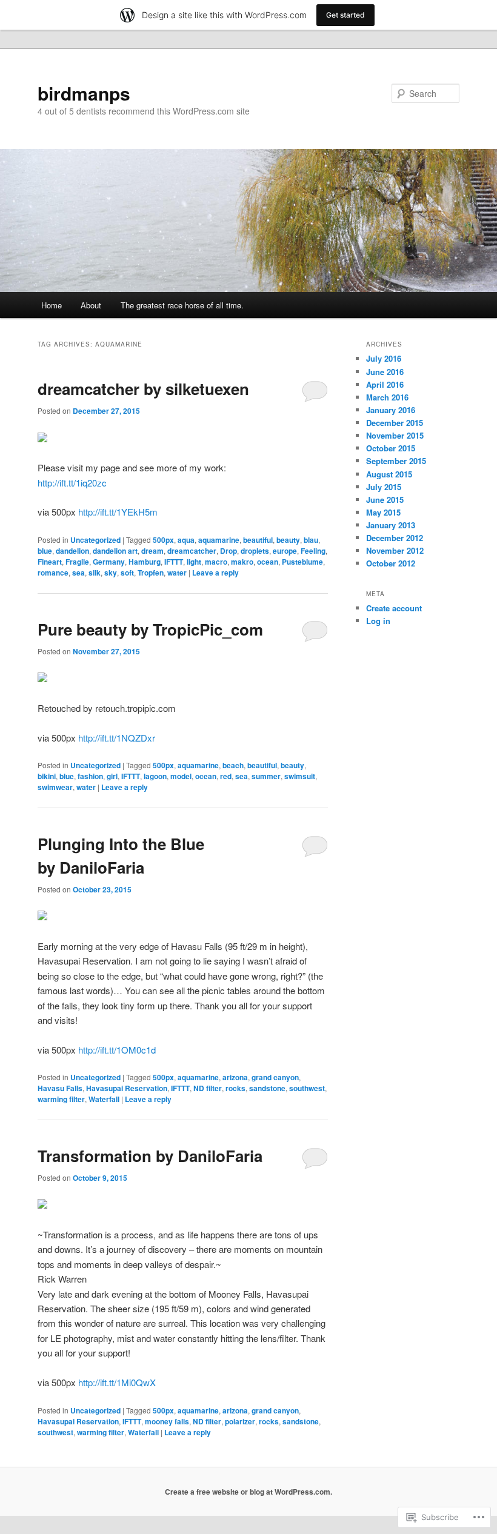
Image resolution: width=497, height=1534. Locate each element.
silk (94, 572)
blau (311, 539)
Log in (378, 620)
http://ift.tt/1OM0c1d (117, 1049)
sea (78, 572)
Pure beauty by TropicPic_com (150, 629)
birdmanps (84, 93)
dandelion (72, 550)
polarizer (240, 1421)
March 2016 (387, 397)
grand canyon (275, 1077)
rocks (235, 1088)
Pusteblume (302, 561)
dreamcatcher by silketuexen (143, 388)
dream (152, 550)
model (181, 776)
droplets (255, 550)
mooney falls (167, 1421)
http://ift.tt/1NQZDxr (116, 737)
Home (51, 305)
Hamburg (144, 561)
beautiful (258, 539)
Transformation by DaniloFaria (150, 1155)
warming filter (61, 1099)
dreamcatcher (191, 550)
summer (266, 776)
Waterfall (103, 1099)
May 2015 (383, 512)
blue (45, 550)
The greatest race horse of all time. (182, 305)
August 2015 (389, 474)
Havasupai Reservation (126, 1088)
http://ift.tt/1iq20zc (72, 482)
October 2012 (390, 563)
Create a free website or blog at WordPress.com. (248, 1491)
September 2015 (396, 461)
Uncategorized (95, 539)
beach (233, 765)
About (91, 305)
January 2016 (390, 410)
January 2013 (390, 525)
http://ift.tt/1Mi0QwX (117, 1382)
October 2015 (390, 448)
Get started (345, 14)
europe (285, 550)
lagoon (155, 776)
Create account (394, 608)
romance (53, 572)
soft (127, 572)
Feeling (313, 550)
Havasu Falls (60, 1088)
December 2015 (394, 422)
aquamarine (218, 539)
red (226, 776)
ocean (267, 561)
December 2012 (394, 537)
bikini (47, 776)
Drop (228, 550)
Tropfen (151, 572)
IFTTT (173, 561)
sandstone (267, 1088)
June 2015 (385, 499)
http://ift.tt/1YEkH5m (118, 511)
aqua (186, 539)
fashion (90, 776)
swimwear (55, 787)
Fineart (50, 561)
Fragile (77, 561)
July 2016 (383, 358)
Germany (109, 561)
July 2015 (383, 487)
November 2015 (395, 435)
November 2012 (395, 550)
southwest (307, 1088)
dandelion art (115, 550)
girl (112, 776)
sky (110, 572)
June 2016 (385, 371)
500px (163, 539)
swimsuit (299, 776)
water (177, 572)
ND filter (207, 1088)
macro (216, 561)
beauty (288, 539)
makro (242, 561)
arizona (235, 1077)
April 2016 (385, 384)
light (194, 561)
